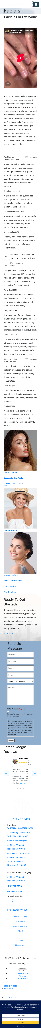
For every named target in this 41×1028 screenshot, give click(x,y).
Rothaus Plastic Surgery (17, 841)
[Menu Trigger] (36, 4)
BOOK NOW (12, 910)
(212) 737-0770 (14, 886)
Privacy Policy (22, 968)
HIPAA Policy (22, 973)
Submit (11, 740)
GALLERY (13, 997)
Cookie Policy (22, 971)
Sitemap (22, 976)
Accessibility (23, 978)
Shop (21, 936)
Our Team (20, 940)
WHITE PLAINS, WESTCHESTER (20, 828)
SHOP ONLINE (22, 910)
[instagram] (12, 902)
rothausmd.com (14, 891)
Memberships (20, 945)
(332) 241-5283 (10, 986)
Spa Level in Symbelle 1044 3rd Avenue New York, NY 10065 (16, 861)
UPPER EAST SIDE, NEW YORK (19, 853)
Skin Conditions (20, 917)
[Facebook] (12, 900)
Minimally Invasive (20, 926)
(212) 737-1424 (20, 819)
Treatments (20, 921)
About (20, 931)
